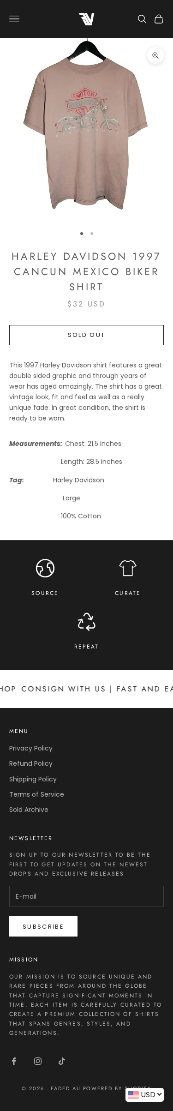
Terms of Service (36, 794)
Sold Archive (28, 809)
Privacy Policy (31, 748)
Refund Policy (31, 763)
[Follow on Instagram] (37, 1061)
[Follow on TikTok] (61, 1061)
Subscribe (43, 926)
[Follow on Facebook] (13, 1061)
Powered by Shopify (117, 1088)
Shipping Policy (33, 779)
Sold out (87, 334)
